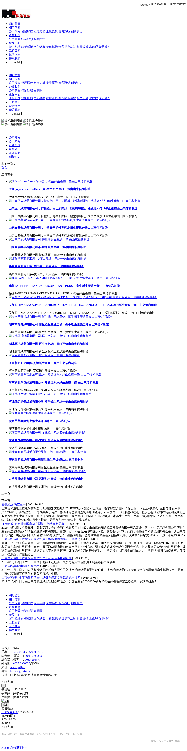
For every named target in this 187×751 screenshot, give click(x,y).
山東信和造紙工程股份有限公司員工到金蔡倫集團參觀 (36, 558)
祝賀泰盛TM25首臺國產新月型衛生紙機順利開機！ (34, 523)
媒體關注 (39, 39)
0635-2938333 (21, 663)
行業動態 (27, 39)
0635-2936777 (33, 659)
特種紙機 (52, 46)
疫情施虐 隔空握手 (13, 504)
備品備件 (104, 46)
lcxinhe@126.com (20, 671)
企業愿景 (52, 31)
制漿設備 (82, 46)
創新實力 (77, 31)
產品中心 (14, 42)
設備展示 (14, 54)
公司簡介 (14, 31)
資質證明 (64, 31)
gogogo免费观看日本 (14, 747)
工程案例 (14, 50)
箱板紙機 (27, 46)
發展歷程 (27, 31)
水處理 (93, 46)
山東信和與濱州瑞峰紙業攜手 (20, 566)
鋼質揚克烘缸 (67, 46)
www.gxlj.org (18, 667)
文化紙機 (39, 46)
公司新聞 (14, 39)
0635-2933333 (33, 655)
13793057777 (35, 651)
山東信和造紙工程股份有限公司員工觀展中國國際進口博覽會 (40, 539)
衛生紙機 (14, 46)
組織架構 (39, 31)
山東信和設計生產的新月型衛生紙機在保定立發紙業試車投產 (40, 577)
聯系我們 (14, 58)
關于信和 (14, 27)
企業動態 (14, 35)
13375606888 (18, 651)
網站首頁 (14, 23)
